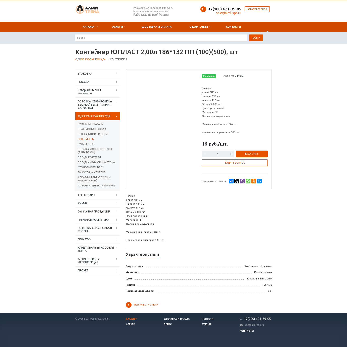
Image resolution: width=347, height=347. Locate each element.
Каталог (90, 26)
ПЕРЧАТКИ (84, 239)
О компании (199, 26)
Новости (207, 319)
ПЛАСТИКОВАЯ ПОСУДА (92, 129)
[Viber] (242, 181)
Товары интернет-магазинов (90, 91)
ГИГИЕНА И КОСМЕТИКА (93, 219)
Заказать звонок (257, 9)
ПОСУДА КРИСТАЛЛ (89, 157)
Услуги (118, 26)
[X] (236, 181)
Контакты (233, 26)
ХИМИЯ (82, 203)
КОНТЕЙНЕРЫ (86, 139)
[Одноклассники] (253, 181)
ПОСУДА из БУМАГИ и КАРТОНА (96, 162)
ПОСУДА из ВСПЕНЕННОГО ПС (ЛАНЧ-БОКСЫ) (95, 151)
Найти (256, 37)
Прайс (167, 324)
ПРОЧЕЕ (83, 270)
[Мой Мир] (259, 181)
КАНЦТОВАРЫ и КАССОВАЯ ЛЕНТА (96, 249)
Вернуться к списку (146, 304)
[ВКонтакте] (231, 181)
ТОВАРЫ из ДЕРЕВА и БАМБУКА (96, 185)
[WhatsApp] (248, 181)
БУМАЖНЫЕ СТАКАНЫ (90, 124)
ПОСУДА (83, 81)
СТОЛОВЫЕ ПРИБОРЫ (91, 167)
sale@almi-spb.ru (254, 325)
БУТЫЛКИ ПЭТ (86, 144)
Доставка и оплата (156, 26)
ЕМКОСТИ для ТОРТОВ (92, 172)
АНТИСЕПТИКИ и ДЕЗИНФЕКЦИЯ (89, 260)
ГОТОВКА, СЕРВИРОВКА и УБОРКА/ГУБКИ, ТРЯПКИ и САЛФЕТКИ (95, 104)
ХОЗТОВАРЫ (86, 195)
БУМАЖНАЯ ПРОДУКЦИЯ (94, 211)
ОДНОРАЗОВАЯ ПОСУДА (94, 116)
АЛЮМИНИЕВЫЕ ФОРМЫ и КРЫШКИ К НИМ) (94, 179)
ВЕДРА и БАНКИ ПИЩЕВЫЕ (93, 134)
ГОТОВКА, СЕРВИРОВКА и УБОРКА (95, 229)
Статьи (206, 324)
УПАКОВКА (85, 73)
